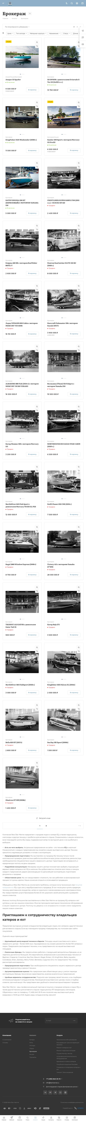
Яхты (31, 1042)
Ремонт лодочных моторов (66, 1050)
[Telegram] (55, 1092)
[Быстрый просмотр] (37, 42)
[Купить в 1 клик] (37, 46)
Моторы (32, 1045)
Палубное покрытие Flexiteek (67, 1064)
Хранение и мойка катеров (66, 1061)
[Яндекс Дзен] (65, 1092)
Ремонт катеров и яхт (64, 1047)
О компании (7, 1039)
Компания (7, 1035)
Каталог (32, 1035)
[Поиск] (72, 3)
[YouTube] (60, 1092)
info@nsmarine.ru (52, 1083)
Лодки (31, 1048)
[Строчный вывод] (77, 26)
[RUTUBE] (50, 1092)
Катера (32, 1039)
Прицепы (32, 1057)
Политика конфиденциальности (72, 1102)
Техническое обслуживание (67, 1039)
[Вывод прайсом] (80, 26)
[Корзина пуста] (82, 3)
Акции (31, 1054)
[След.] (78, 826)
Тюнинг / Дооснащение (65, 1072)
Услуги (60, 1035)
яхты (12, 887)
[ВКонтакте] (45, 1092)
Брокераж (33, 1051)
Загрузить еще (44, 818)
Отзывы (5, 1042)
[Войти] (77, 3)
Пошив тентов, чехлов (64, 1053)
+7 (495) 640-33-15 (53, 1079)
